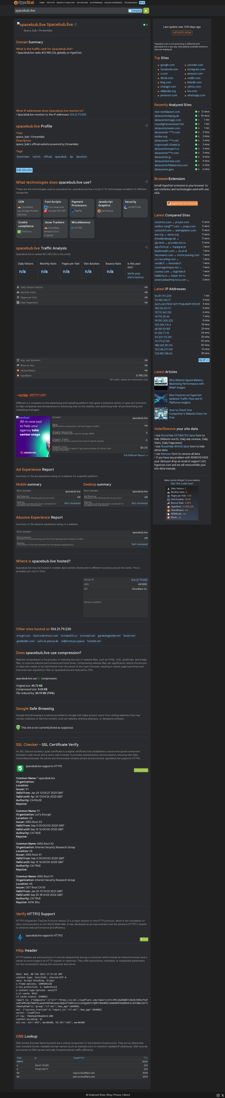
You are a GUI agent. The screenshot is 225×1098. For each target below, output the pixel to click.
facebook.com (169, 69)
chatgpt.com (168, 86)
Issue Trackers (54, 222)
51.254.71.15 (162, 333)
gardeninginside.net (109, 635)
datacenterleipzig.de (167, 116)
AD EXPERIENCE (96, 2)
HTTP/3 (78, 227)
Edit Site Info (24, 170)
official (48, 156)
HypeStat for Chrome (184, 203)
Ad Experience (35, 469)
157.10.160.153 (163, 312)
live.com (192, 91)
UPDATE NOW (182, 32)
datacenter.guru (164, 169)
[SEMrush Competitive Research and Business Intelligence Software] (31, 395)
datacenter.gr (163, 157)
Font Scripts (53, 202)
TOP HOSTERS (82, 2)
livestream (23, 156)
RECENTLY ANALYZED (66, 2)
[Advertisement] (82, 83)
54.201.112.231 (163, 337)
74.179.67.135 (162, 341)
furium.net (129, 635)
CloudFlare (27, 207)
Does (48, 653)
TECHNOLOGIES (130, 2)
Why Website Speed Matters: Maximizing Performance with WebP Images (186, 384)
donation (81, 156)
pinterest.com (168, 95)
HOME (41, 2)
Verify (35, 914)
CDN (21, 202)
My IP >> (204, 360)
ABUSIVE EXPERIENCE (113, 2)
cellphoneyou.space (72, 641)
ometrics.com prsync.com (172, 222)
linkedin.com (194, 82)
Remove (166, 454)
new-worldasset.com (167, 112)
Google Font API (57, 210)
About (126, 1094)
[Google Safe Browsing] (18, 727)
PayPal (78, 210)
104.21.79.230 (78, 114)
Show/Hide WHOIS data (175, 446)
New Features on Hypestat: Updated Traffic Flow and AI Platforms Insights (185, 399)
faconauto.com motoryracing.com (177, 255)
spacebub (61, 156)
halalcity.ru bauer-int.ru (170, 275)
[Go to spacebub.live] (75, 24)
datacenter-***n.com (167, 132)
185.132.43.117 (163, 308)
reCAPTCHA (134, 207)
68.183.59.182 (162, 329)
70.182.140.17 (163, 300)
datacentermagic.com (168, 120)
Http (26, 950)
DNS (26, 1036)
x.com (164, 73)
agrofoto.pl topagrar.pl (170, 247)
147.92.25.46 (162, 316)
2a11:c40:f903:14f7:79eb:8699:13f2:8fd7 (179, 304)
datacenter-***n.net (167, 140)
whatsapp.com (196, 95)
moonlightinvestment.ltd (169, 124)
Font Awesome (56, 207)
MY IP (142, 2)
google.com (167, 65)
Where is (43, 561)
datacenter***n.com (167, 153)
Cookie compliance (26, 224)
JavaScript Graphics (105, 203)
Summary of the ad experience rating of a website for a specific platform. (57, 476)
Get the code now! (182, 483)
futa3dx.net (94, 641)
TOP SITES (50, 2)
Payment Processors (79, 203)
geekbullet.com (26, 641)
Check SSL (141, 770)
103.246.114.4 (163, 324)
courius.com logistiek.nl (170, 271)
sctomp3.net (87, 635)
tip (71, 156)
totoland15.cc (69, 635)
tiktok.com (166, 78)
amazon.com (195, 73)
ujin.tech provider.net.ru (170, 243)
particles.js (107, 210)
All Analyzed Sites (95, 1094)
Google (35, 708)
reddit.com (193, 78)
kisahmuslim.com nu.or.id (171, 251)
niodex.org (161, 136)
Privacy (117, 1094)
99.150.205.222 (164, 320)
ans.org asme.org (167, 234)
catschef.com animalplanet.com (175, 230)
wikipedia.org (168, 91)
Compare (136, 10)
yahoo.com (194, 86)
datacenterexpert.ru (167, 149)
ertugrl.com (23, 635)
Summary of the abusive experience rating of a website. (47, 524)
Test (145, 939)
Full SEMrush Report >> (136, 455)
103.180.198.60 (163, 353)
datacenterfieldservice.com (171, 165)
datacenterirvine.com (167, 161)
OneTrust (26, 231)
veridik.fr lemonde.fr (168, 263)
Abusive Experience (39, 517)
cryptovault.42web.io (167, 144)
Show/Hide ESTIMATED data (178, 435)
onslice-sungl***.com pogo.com (175, 226)
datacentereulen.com (167, 128)
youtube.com (195, 65)
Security (130, 202)
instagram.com (196, 69)
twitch (36, 156)
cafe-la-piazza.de (47, 641)
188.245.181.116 (164, 345)
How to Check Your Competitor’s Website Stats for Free (188, 414)
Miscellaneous (81, 222)
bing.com (165, 82)
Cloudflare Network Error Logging (51, 231)
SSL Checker (47, 744)
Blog (109, 1094)
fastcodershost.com (45, 635)
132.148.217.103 (164, 349)
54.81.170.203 (163, 296)
